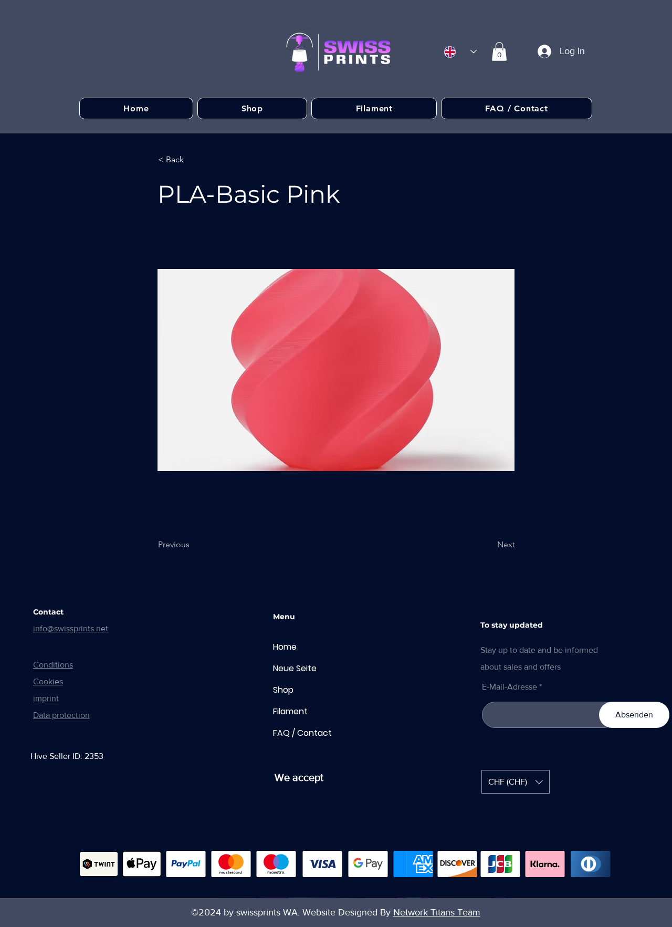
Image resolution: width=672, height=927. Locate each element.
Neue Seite (295, 668)
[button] (499, 51)
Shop (283, 690)
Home (285, 647)
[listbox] (515, 782)
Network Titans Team (436, 912)
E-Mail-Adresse (509, 687)
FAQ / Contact (302, 733)
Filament (290, 711)
